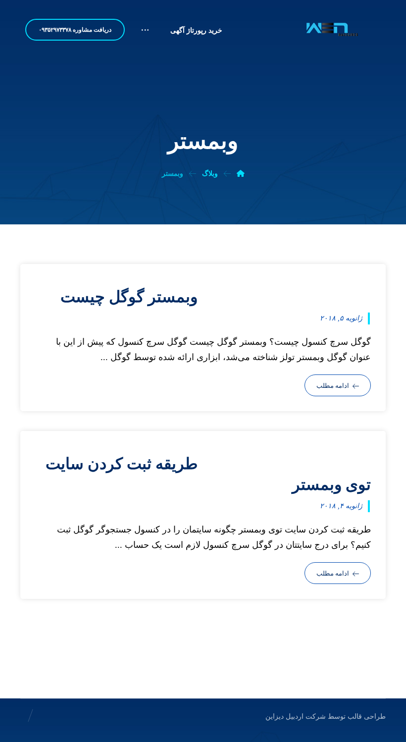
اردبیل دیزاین (284, 716)
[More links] (145, 34)
